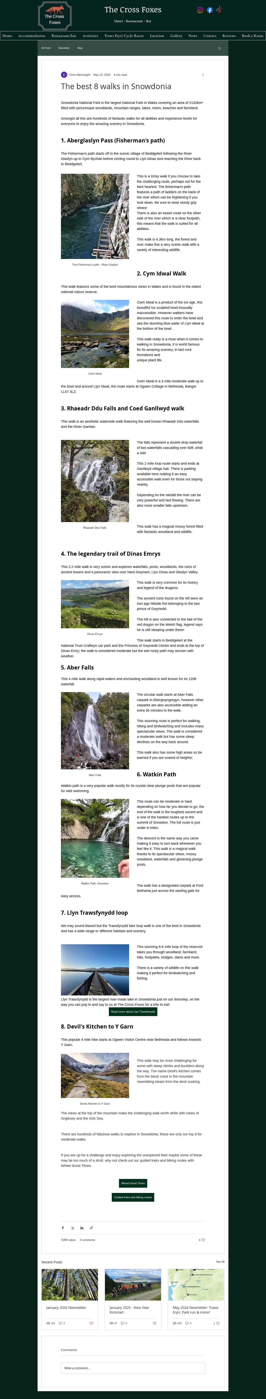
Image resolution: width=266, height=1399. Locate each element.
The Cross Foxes (133, 9)
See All (220, 1261)
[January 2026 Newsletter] (70, 1285)
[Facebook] (210, 10)
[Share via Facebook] (63, 1228)
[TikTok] (219, 10)
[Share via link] (91, 1228)
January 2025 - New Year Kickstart (129, 1310)
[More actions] (202, 74)
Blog (80, 48)
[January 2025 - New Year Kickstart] (133, 1285)
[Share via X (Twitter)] (72, 1228)
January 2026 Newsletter (66, 1307)
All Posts (46, 48)
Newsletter (64, 48)
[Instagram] (200, 10)
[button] (219, 48)
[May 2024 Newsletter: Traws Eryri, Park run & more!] (196, 1285)
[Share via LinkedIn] (82, 1228)
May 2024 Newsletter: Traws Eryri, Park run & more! (195, 1310)
